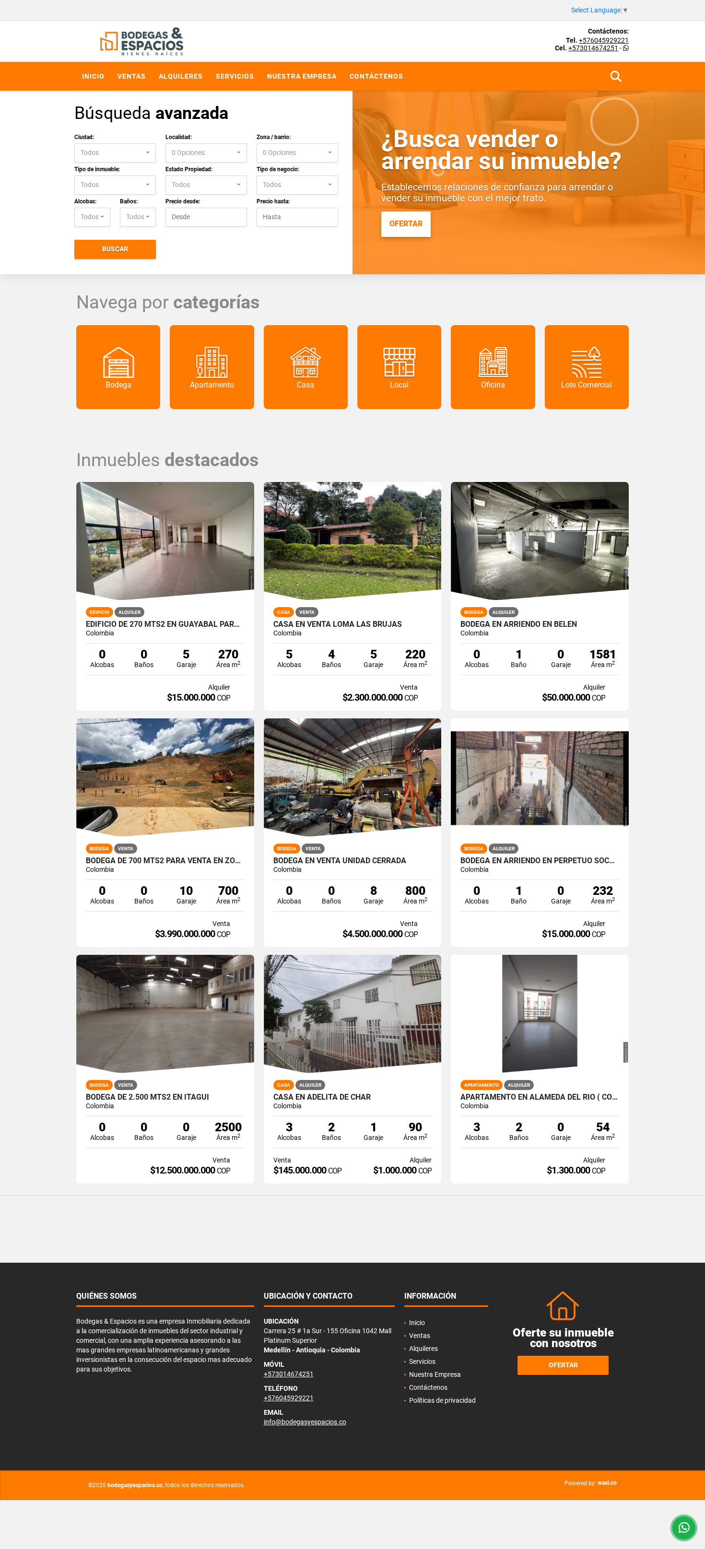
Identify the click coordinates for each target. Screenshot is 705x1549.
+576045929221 (604, 40)
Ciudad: (84, 137)
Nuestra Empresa (302, 76)
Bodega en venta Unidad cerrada (339, 861)
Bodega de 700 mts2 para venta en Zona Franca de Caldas (165, 861)
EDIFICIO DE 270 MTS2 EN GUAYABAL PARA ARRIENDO (165, 624)
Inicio (93, 76)
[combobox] (115, 153)
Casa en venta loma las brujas (337, 624)
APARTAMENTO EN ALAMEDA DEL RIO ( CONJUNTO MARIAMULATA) (539, 1097)
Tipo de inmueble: (97, 169)
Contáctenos (376, 76)
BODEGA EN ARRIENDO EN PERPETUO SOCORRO (539, 861)
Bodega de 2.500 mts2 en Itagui (147, 1097)
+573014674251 (593, 48)
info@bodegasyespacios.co (305, 1422)
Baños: (129, 201)
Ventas (132, 76)
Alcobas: (85, 201)
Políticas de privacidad (442, 1400)
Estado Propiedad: (188, 169)
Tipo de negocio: (278, 169)
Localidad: (178, 137)
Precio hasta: (273, 201)
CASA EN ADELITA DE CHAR (322, 1097)
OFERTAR (406, 223)
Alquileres (181, 76)
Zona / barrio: (274, 137)
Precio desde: (182, 201)
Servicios (235, 76)
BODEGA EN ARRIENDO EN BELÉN (518, 624)
